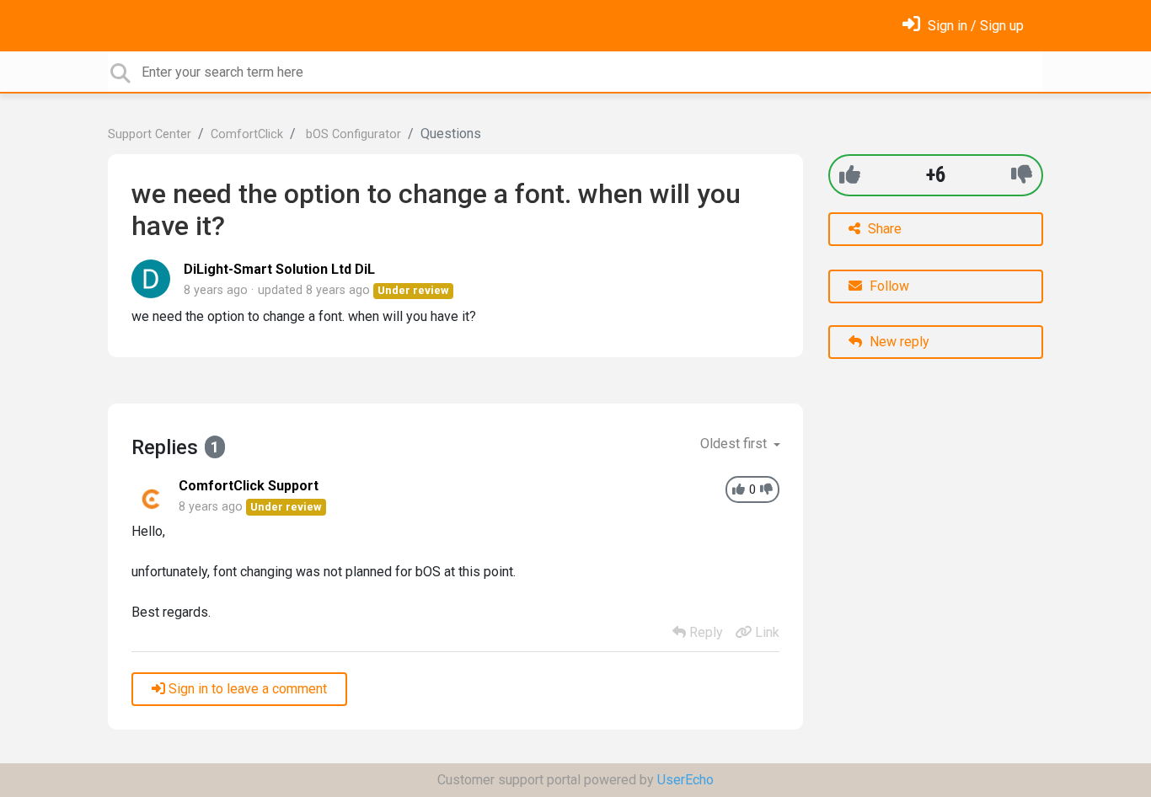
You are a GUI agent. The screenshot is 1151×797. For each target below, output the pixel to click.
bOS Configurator (351, 134)
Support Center (149, 134)
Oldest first (735, 444)
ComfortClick (247, 134)
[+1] (849, 175)
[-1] (1021, 175)
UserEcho (685, 780)
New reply (897, 342)
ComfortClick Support (249, 486)
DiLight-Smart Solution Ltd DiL (279, 269)
